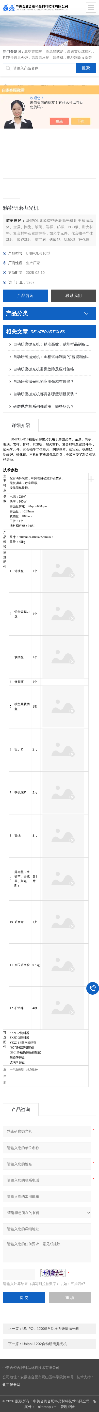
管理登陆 (67, 1407)
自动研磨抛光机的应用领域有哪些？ (43, 381)
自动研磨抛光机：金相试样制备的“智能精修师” (52, 356)
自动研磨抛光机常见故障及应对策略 (43, 369)
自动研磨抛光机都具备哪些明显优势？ (45, 394)
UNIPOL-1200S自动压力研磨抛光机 (50, 1329)
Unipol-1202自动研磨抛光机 (44, 1344)
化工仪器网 (11, 1385)
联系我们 (73, 295)
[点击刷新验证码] (53, 1273)
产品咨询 (25, 295)
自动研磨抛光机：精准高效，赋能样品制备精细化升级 (52, 344)
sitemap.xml (47, 1407)
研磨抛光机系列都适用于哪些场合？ (43, 406)
